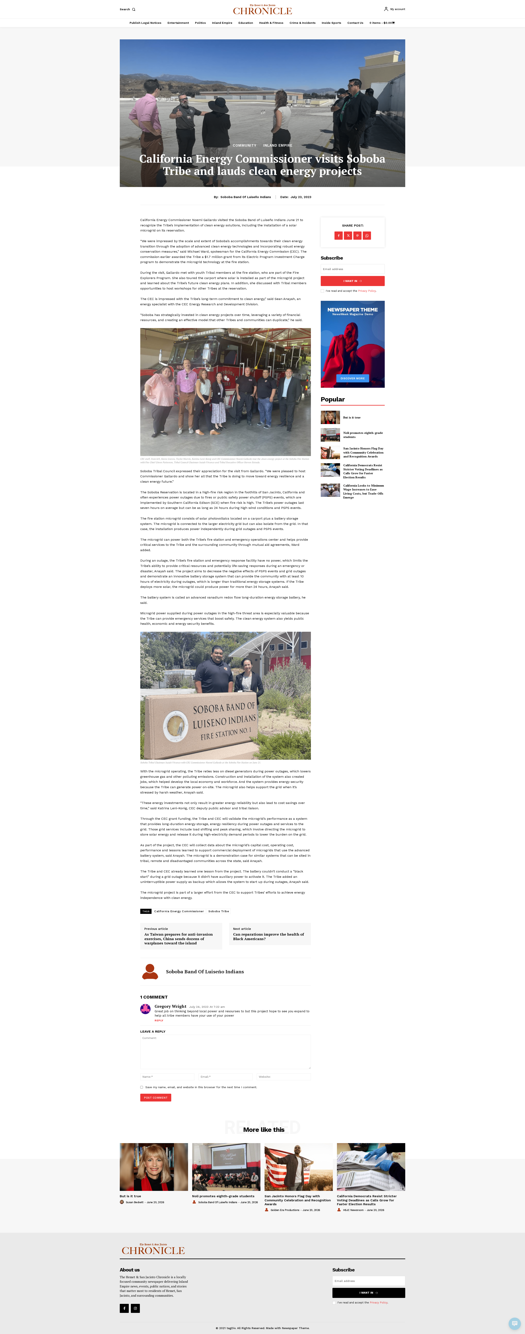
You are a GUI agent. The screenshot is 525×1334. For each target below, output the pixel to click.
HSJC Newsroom (353, 1210)
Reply (159, 1020)
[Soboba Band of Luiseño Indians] (150, 971)
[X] (348, 235)
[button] (128, 9)
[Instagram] (135, 1308)
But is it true (352, 417)
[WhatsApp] (367, 235)
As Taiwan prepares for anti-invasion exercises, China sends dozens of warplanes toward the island (178, 938)
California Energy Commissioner (179, 911)
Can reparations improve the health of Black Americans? (268, 936)
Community (244, 145)
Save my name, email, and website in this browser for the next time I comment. (201, 1087)
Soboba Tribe (218, 911)
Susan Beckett (135, 1202)
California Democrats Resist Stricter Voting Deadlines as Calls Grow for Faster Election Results (363, 471)
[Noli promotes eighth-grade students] (330, 434)
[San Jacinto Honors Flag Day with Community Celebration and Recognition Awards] (330, 452)
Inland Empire (277, 145)
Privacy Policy (367, 290)
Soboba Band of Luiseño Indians (245, 197)
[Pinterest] (357, 235)
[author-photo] (122, 1202)
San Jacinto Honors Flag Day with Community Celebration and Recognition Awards (363, 452)
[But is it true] (330, 417)
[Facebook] (338, 235)
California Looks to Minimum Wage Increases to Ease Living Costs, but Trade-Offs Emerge (363, 491)
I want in (350, 281)
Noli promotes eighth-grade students (223, 1196)
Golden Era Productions (285, 1210)
